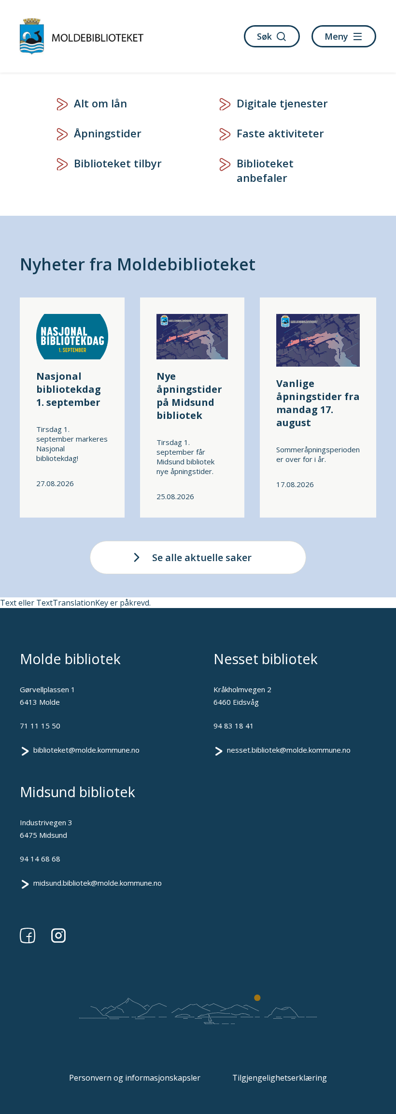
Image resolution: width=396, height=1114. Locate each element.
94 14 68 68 (40, 858)
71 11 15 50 (40, 725)
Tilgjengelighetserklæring (279, 1077)
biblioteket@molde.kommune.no (86, 750)
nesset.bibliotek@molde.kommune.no (289, 750)
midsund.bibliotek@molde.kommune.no (97, 883)
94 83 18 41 (233, 725)
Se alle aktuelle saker (202, 557)
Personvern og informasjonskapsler (134, 1077)
